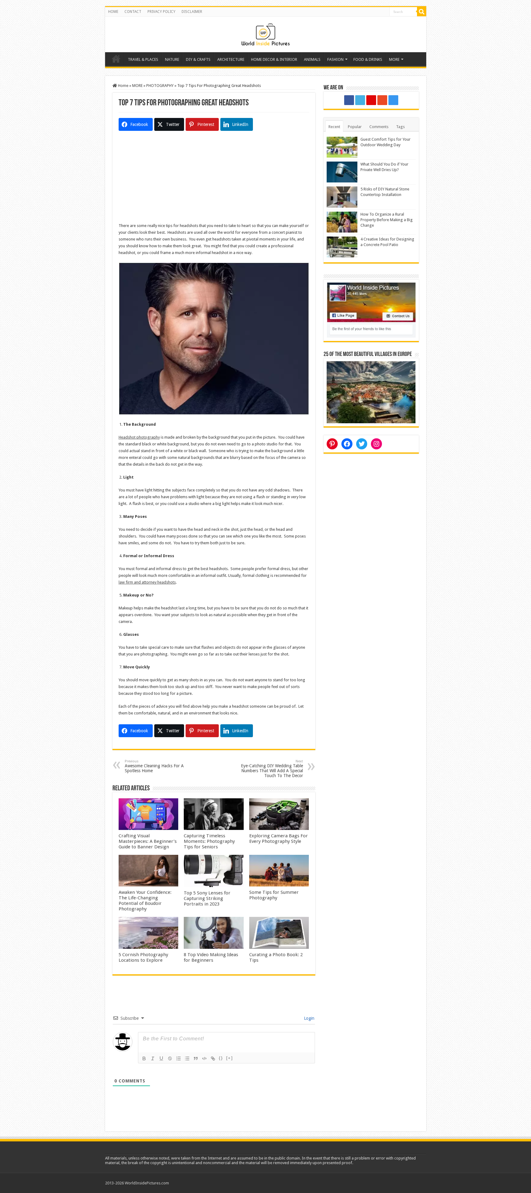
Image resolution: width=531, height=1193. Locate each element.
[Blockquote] (195, 1058)
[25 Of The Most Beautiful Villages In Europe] (371, 391)
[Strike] (170, 1058)
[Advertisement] (214, 179)
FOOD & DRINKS (367, 59)
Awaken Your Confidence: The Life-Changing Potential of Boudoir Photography (145, 901)
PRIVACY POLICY (161, 12)
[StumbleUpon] (382, 100)
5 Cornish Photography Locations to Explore (143, 957)
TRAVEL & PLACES (143, 59)
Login (308, 1018)
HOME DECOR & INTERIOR (274, 59)
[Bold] (144, 1058)
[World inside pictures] (265, 33)
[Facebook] (349, 100)
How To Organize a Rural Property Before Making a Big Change (386, 220)
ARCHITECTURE (230, 59)
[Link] (213, 1058)
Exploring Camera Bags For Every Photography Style (278, 838)
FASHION (335, 59)
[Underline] (161, 1058)
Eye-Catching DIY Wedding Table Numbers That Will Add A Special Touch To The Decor (272, 768)
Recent (334, 126)
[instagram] (393, 100)
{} (221, 1058)
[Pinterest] (371, 100)
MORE (394, 59)
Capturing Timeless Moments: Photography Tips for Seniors (209, 841)
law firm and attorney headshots (147, 582)
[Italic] (152, 1058)
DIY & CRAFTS (198, 59)
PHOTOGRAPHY (160, 85)
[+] (229, 1058)
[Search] (421, 11)
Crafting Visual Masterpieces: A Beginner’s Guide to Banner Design (148, 841)
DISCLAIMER (192, 12)
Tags (400, 126)
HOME (113, 12)
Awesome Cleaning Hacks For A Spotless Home (154, 766)
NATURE (172, 59)
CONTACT (132, 12)
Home (116, 58)
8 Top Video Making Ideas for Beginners (211, 957)
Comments (378, 126)
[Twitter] (360, 100)
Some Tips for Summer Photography (274, 895)
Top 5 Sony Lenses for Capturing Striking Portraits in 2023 (207, 898)
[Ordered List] (178, 1058)
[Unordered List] (187, 1058)
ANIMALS (312, 59)
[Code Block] (204, 1058)
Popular (355, 126)
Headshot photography (139, 437)
